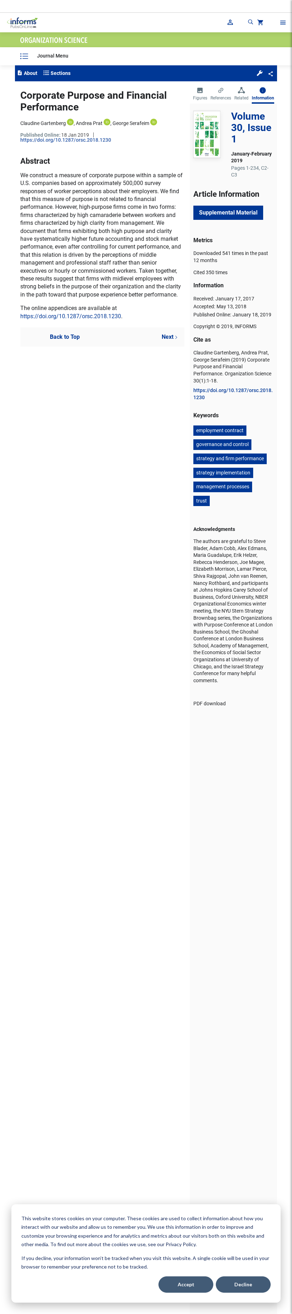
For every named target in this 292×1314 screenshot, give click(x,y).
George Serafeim (131, 123)
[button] (259, 72)
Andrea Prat (89, 123)
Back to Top (65, 336)
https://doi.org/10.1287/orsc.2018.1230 (65, 140)
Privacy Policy (180, 1244)
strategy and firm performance (230, 458)
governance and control (222, 444)
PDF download (209, 703)
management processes (222, 486)
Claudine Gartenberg (43, 123)
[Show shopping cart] (259, 23)
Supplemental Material (228, 212)
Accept (186, 1284)
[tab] (200, 94)
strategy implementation (223, 473)
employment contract (220, 430)
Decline (243, 1284)
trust (201, 501)
